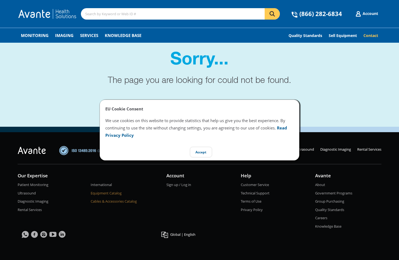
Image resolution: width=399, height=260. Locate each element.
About (320, 184)
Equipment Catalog (106, 193)
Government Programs (333, 193)
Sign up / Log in (178, 184)
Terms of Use (251, 201)
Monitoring (35, 35)
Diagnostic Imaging (335, 149)
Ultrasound (305, 149)
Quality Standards (329, 209)
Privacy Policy (252, 209)
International (101, 184)
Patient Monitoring (33, 184)
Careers (321, 217)
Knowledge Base (123, 35)
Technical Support (255, 193)
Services (89, 35)
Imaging (64, 35)
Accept (200, 152)
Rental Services (369, 149)
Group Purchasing (329, 201)
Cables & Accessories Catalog (114, 201)
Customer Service (255, 184)
